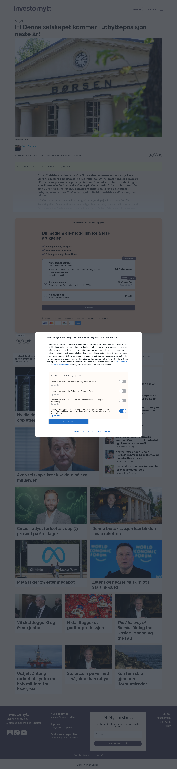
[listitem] (88, 375)
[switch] (122, 381)
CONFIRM (68, 422)
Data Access (88, 431)
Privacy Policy (104, 431)
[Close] (136, 337)
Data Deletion (73, 431)
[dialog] (88, 384)
